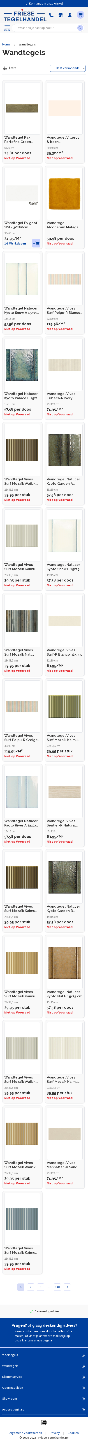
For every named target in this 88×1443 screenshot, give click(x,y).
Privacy (55, 1433)
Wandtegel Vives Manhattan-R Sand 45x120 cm (62, 1165)
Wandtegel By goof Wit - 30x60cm (20, 225)
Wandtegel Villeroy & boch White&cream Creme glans (65, 139)
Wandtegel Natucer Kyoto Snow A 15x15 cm (21, 310)
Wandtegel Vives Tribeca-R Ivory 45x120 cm (61, 396)
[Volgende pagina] (67, 1287)
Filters (12, 68)
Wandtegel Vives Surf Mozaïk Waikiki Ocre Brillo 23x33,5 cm (20, 1165)
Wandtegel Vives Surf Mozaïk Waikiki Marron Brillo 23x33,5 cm (21, 481)
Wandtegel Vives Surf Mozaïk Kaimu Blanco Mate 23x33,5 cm (64, 1079)
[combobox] (46, 28)
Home (6, 44)
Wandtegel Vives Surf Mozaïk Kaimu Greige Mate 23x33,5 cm (21, 567)
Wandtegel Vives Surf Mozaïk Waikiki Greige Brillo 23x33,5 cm (21, 1079)
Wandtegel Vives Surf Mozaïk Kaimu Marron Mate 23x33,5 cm (21, 908)
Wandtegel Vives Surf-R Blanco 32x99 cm (64, 652)
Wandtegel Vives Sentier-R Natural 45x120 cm (61, 823)
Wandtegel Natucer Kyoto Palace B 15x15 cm (21, 396)
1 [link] (21, 1287)
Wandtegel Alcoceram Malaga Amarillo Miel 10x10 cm (63, 225)
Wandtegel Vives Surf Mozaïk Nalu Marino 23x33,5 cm (19, 652)
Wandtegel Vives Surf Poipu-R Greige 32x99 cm (21, 738)
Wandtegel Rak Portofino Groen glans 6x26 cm (17, 139)
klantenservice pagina (37, 1340)
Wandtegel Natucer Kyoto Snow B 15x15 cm (63, 567)
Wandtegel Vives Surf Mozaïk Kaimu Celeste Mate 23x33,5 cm (22, 1250)
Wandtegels (27, 44)
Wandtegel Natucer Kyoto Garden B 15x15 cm (63, 908)
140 (57, 1287)
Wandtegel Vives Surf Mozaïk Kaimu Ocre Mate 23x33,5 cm (19, 994)
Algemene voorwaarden (25, 1433)
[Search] (80, 28)
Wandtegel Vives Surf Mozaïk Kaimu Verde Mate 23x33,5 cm (63, 738)
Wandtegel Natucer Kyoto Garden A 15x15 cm (63, 481)
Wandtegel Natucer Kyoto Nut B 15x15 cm (64, 994)
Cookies (73, 1433)
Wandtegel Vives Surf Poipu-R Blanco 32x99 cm (63, 310)
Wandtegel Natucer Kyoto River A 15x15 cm (21, 823)
